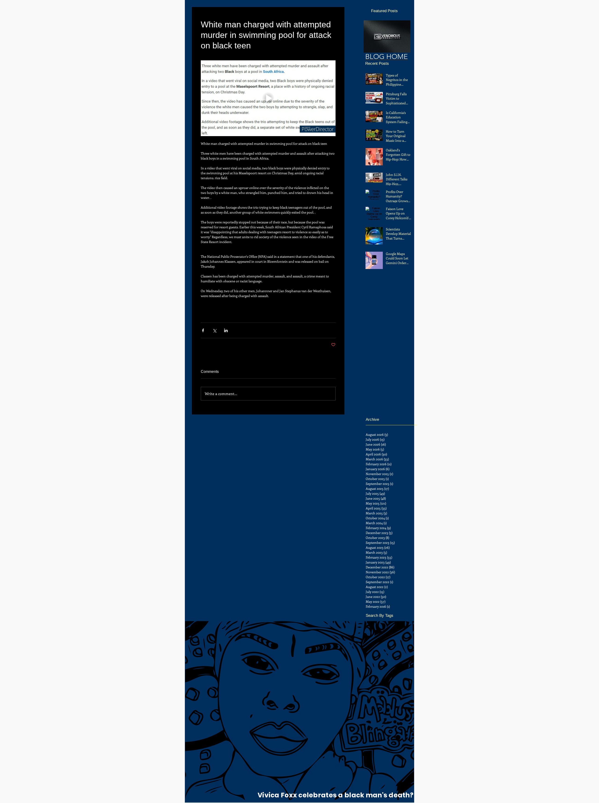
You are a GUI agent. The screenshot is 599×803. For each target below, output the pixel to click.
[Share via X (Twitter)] (214, 330)
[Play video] (268, 98)
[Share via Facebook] (203, 330)
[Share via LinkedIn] (226, 330)
